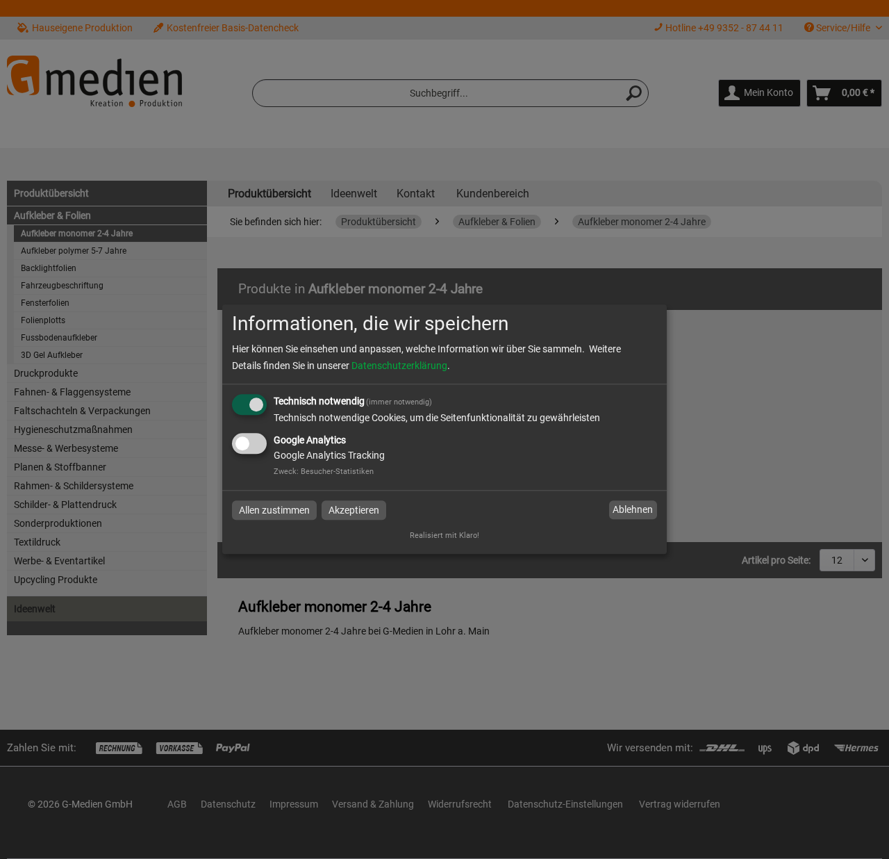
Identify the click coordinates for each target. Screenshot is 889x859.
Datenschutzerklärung (399, 365)
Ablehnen (633, 509)
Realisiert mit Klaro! (444, 536)
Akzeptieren (354, 510)
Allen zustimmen (274, 510)
